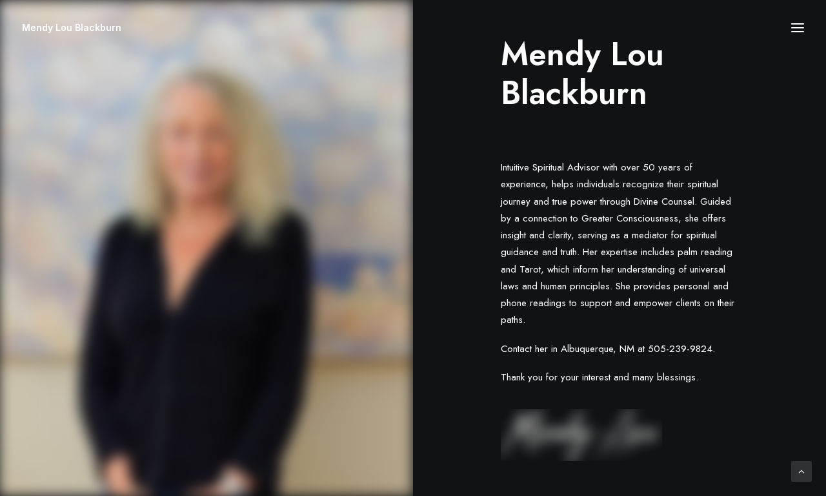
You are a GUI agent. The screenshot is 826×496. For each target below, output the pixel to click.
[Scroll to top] (801, 470)
